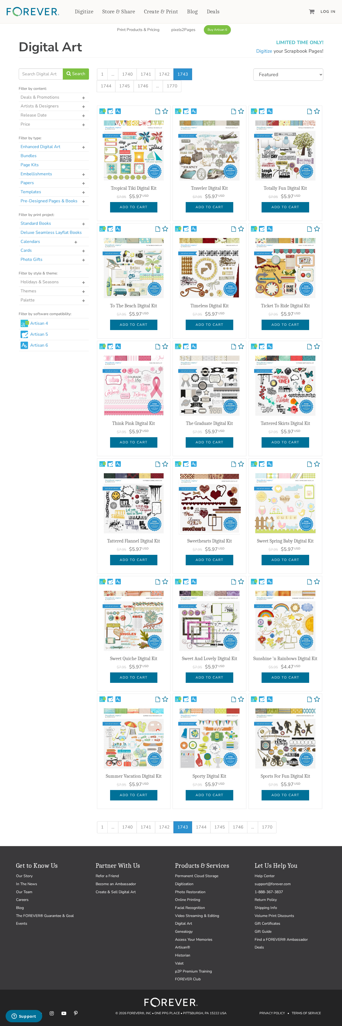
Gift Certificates (267, 923)
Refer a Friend (107, 875)
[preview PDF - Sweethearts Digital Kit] (233, 464)
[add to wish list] (165, 112)
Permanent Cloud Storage (196, 875)
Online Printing (187, 899)
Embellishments (36, 174)
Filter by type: (30, 138)
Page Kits (30, 165)
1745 (124, 86)
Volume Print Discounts (274, 915)
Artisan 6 (39, 345)
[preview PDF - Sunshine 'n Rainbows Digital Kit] (309, 582)
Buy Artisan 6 (217, 30)
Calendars (30, 242)
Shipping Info (266, 907)
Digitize (84, 11)
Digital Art (183, 923)
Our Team (24, 892)
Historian (182, 955)
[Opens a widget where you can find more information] (23, 1016)
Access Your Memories (193, 939)
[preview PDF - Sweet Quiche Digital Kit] (158, 582)
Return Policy (266, 899)
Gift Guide (263, 931)
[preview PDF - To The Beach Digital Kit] (158, 229)
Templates (31, 192)
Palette (28, 300)
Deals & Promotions (40, 97)
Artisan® (182, 947)
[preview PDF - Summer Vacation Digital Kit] (158, 699)
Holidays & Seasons (40, 282)
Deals (213, 11)
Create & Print (161, 11)
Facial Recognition (190, 907)
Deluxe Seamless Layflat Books (51, 232)
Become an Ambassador (116, 883)
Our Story (24, 875)
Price (25, 124)
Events (21, 923)
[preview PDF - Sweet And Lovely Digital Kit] (233, 582)
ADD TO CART (134, 207)
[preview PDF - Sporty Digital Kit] (233, 699)
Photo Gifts (31, 259)
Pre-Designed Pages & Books (49, 201)
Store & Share (118, 11)
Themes (28, 291)
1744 (106, 86)
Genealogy (184, 931)
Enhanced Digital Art (40, 147)
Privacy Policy (272, 1013)
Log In (328, 11)
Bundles (29, 156)
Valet (179, 963)
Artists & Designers (40, 106)
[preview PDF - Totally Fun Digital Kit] (309, 111)
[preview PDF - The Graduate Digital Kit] (233, 347)
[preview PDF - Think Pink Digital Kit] (158, 347)
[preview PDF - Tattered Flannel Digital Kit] (158, 464)
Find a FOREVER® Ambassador (281, 939)
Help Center (265, 875)
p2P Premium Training (193, 971)
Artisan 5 (39, 334)
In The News (26, 883)
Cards (26, 250)
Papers (27, 183)
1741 (146, 74)
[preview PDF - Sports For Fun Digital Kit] (309, 699)
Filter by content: (33, 88)
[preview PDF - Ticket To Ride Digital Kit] (309, 229)
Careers (22, 899)
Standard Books (36, 223)
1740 (127, 74)
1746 (143, 86)
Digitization (184, 883)
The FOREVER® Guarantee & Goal (45, 915)
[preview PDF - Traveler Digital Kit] (233, 111)
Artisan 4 (39, 323)
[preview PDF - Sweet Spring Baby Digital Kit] (309, 464)
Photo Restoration (190, 892)
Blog (192, 11)
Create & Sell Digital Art (116, 892)
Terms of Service (306, 1013)
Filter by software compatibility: (45, 313)
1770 (172, 86)
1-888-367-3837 (269, 892)
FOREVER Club (188, 979)
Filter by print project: (36, 214)
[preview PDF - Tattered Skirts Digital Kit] (309, 347)
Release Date (34, 115)
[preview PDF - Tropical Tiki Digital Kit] (158, 111)
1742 (164, 74)
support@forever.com (273, 883)
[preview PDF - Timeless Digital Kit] (233, 229)
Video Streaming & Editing (197, 915)
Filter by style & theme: (38, 273)
